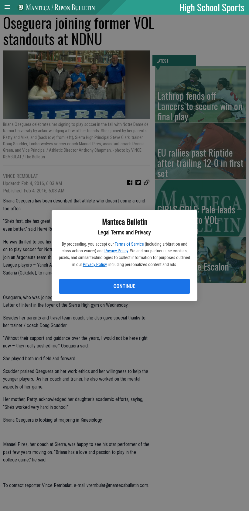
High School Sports (211, 7)
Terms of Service (129, 244)
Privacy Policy (116, 250)
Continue (124, 286)
